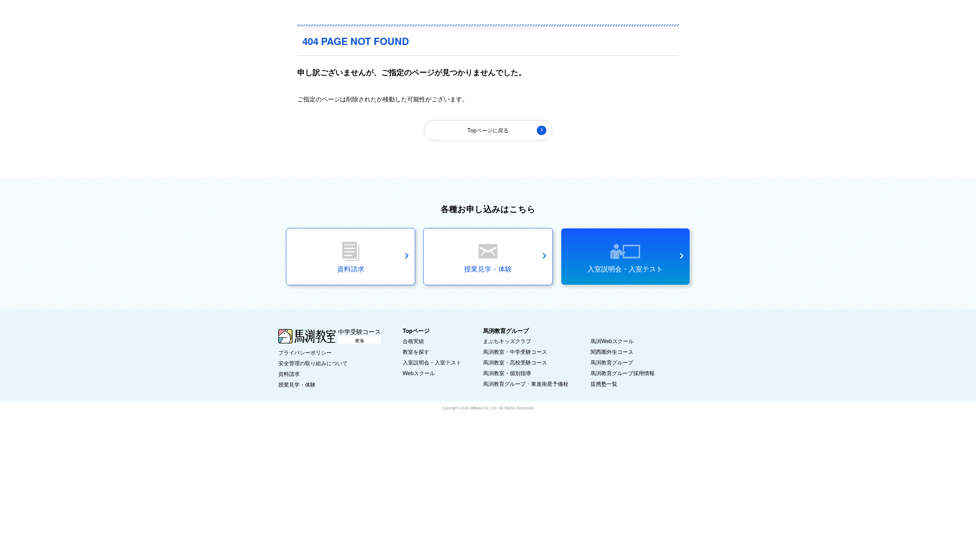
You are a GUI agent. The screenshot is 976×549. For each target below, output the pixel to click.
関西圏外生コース (612, 351)
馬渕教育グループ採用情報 (623, 373)
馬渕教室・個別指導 (507, 373)
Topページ (416, 330)
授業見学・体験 (297, 384)
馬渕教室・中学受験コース (515, 351)
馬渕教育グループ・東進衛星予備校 (525, 383)
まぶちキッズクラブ (507, 341)
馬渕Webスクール (612, 341)
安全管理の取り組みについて (313, 363)
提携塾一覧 (604, 383)
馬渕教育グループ (612, 362)
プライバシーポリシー (305, 352)
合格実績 (413, 341)
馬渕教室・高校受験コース (515, 362)
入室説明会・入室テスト (625, 268)
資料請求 (289, 373)
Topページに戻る (488, 130)
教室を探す (416, 351)
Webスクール (419, 373)
